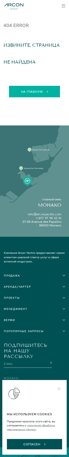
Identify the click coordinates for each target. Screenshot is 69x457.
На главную (32, 91)
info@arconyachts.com (44, 214)
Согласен (31, 444)
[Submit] (50, 362)
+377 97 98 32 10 (48, 218)
